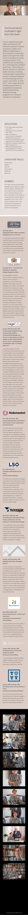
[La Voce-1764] (14, 804)
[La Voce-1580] (14, 767)
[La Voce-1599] (14, 730)
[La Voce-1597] (14, 748)
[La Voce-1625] (14, 860)
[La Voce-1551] (14, 786)
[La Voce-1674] (14, 823)
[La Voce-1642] (14, 841)
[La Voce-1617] (14, 879)
